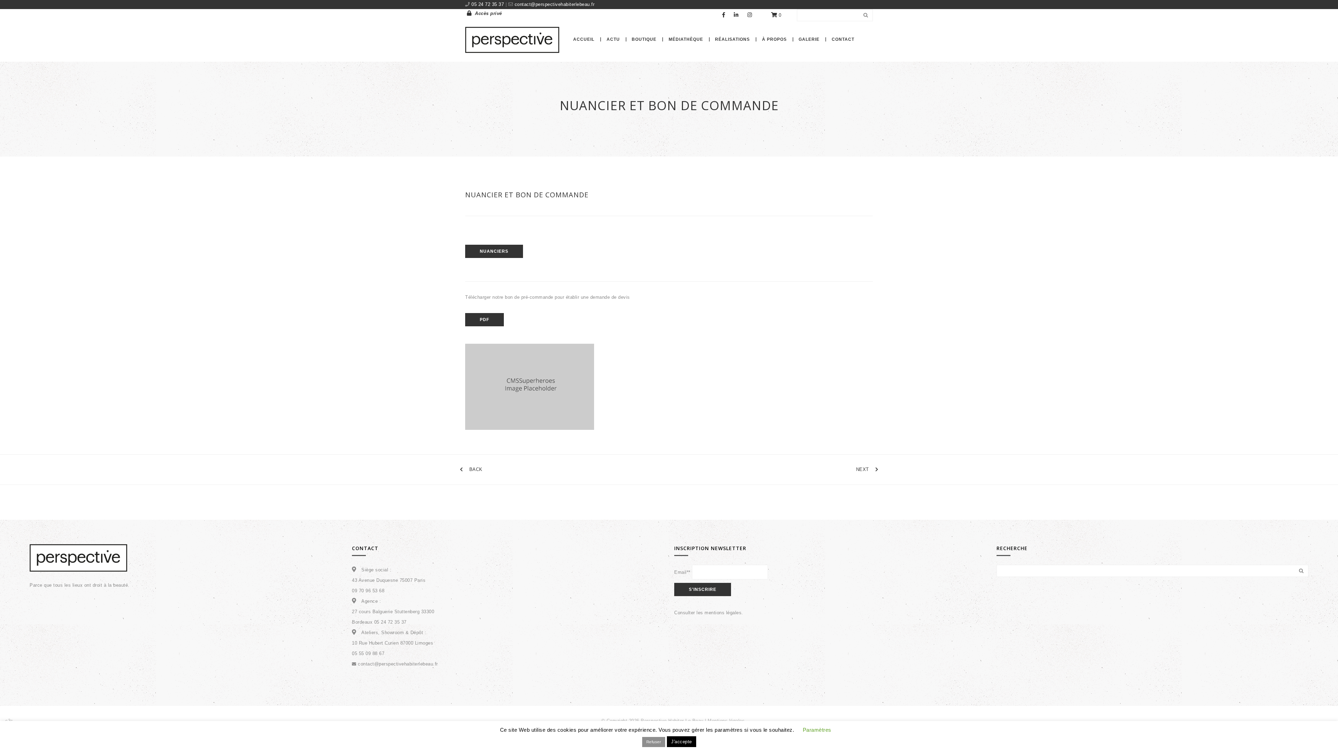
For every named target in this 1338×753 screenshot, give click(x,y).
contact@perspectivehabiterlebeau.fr (553, 4)
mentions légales (723, 612)
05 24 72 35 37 (488, 4)
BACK (476, 469)
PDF (484, 319)
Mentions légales (726, 720)
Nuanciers (494, 251)
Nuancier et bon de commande (527, 194)
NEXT (862, 469)
